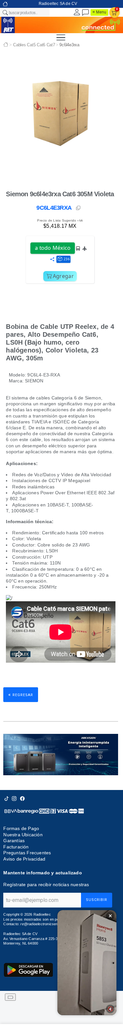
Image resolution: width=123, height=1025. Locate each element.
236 (67, 259)
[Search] (5, 12)
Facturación (16, 846)
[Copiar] (78, 208)
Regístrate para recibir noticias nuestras (46, 884)
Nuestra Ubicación (22, 834)
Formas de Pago (21, 828)
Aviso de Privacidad (24, 859)
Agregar (63, 276)
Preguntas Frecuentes (27, 852)
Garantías (14, 840)
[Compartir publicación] (52, 260)
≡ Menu (99, 12)
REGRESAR (20, 694)
